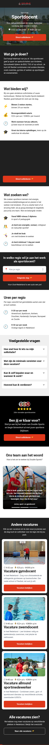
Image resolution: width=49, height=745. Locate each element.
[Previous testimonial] (13, 487)
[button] (24, 269)
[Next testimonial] (35, 487)
